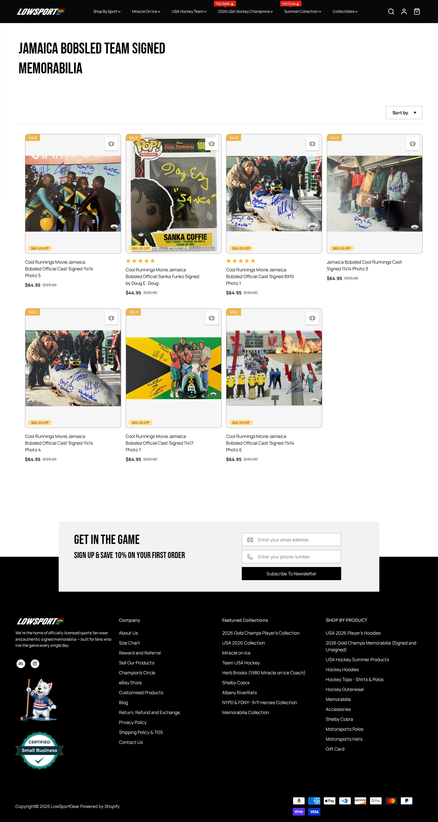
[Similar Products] (111, 144)
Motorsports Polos (344, 729)
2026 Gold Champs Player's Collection (260, 633)
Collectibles (344, 11)
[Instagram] (34, 663)
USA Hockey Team (188, 11)
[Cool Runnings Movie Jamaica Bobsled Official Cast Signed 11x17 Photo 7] (174, 368)
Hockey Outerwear (345, 689)
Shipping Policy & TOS (141, 732)
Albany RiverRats (239, 692)
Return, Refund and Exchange (149, 712)
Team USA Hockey (241, 663)
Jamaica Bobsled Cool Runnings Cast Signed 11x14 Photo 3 (364, 265)
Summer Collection (300, 7)
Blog (123, 702)
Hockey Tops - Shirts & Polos (354, 679)
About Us (128, 633)
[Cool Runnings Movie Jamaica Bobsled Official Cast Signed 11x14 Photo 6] (274, 368)
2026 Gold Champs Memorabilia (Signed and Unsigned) (371, 646)
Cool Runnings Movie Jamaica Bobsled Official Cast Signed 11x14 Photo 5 (59, 268)
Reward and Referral (140, 653)
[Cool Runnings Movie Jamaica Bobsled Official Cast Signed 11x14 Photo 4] (73, 368)
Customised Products (141, 692)
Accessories (338, 709)
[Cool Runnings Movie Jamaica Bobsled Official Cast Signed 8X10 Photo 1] (274, 193)
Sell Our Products (136, 663)
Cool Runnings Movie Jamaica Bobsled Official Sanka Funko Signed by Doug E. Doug (162, 276)
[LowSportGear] (41, 11)
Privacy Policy (133, 722)
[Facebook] (20, 663)
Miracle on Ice (236, 653)
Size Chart (129, 643)
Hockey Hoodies (342, 669)
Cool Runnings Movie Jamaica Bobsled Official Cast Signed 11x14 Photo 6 (260, 443)
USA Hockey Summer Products (357, 659)
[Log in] (404, 11)
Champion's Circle (137, 673)
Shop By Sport (105, 11)
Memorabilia (338, 699)
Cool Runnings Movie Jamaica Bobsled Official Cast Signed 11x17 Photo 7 (159, 443)
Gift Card (335, 749)
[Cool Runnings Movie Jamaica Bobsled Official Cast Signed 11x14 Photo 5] (73, 193)
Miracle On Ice (145, 11)
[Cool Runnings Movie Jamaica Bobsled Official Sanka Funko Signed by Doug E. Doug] (174, 193)
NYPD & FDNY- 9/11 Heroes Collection (259, 702)
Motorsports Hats (344, 739)
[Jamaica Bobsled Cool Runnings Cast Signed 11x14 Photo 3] (375, 193)
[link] (64, 621)
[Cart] (417, 11)
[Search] (391, 11)
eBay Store (130, 682)
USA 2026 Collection (243, 643)
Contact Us (131, 742)
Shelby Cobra (235, 682)
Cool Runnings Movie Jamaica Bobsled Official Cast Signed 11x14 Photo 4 (59, 443)
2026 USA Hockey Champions (243, 7)
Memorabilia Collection (245, 712)
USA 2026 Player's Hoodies (353, 633)
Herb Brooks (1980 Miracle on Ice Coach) (264, 673)
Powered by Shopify (100, 806)
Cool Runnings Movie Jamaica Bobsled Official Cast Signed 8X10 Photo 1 (260, 276)
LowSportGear (65, 806)
